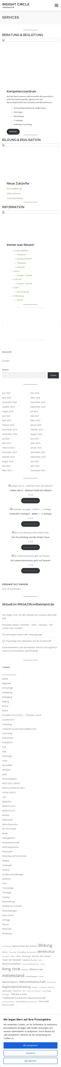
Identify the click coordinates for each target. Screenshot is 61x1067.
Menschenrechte (9, 824)
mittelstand (13, 975)
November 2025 (37, 402)
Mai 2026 (34, 393)
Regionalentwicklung (16, 987)
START (6, 361)
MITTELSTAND (9, 828)
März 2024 (35, 443)
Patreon (20, 300)
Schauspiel (7, 865)
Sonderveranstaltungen (12, 874)
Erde (4, 747)
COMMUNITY (8, 719)
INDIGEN (6, 769)
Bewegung (7, 697)
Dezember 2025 (9, 402)
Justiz (4, 774)
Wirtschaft (6, 928)
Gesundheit (7, 765)
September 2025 (38, 406)
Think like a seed (18, 994)
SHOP (16, 287)
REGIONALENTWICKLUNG (14, 856)
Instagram (21, 267)
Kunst (43, 964)
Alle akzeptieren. (30, 1045)
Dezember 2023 (9, 452)
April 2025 (6, 420)
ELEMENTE (7, 742)
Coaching (12, 952)
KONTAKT (13, 131)
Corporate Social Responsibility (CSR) (19, 728)
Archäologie (7, 687)
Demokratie (7, 737)
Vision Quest (8, 915)
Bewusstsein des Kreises (24, 945)
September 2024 (9, 434)
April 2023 (35, 465)
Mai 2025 (34, 416)
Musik (5, 833)
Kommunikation (9, 778)
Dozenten (6, 956)
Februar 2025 (8, 425)
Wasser (5, 924)
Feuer (4, 760)
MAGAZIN (6, 352)
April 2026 (6, 397)
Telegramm (21, 263)
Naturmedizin (10, 982)
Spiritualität (7, 991)
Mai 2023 (6, 465)
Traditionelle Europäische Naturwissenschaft (24, 997)
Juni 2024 (34, 438)
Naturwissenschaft (10, 842)
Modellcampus (32, 976)
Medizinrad (7, 819)
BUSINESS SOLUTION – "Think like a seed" (22, 715)
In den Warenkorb (30, 501)
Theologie (6, 892)
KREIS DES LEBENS (11, 783)
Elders (13, 956)
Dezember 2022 (37, 470)
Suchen (5, 370)
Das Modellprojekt (14, 188)
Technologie (7, 888)
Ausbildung (7, 692)
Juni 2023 (34, 461)
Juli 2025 (34, 411)
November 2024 (9, 429)
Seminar (6, 869)
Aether (5, 678)
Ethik (4, 751)
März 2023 (7, 470)
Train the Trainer (8, 1002)
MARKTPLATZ (8, 806)
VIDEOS (17, 271)
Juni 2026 (6, 393)
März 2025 (35, 420)
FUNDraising (19, 296)
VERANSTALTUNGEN (12, 906)
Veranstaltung (8, 901)
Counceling (7, 733)
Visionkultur (33, 1002)
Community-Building (15, 198)
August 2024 (36, 434)
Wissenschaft (8, 1005)
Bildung (5, 701)
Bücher (5, 706)
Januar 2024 (35, 447)
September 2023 (38, 456)
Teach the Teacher (34, 991)
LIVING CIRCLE (9, 792)
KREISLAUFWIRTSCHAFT (13, 788)
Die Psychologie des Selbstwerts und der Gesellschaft (26, 641)
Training (6, 897)
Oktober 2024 (36, 429)
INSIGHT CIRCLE (16, 4)
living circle (11, 968)
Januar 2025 (35, 425)
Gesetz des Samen (41, 956)
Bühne (5, 710)
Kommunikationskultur (30, 964)
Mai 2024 (6, 443)
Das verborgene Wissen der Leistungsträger (22, 634)
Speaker (51, 987)
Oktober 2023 (8, 456)
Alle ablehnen (30, 1060)
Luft (4, 797)
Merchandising (23, 292)
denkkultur (46, 951)
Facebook (21, 259)
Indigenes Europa (29, 960)
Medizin (5, 815)
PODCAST (18, 279)
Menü (56, 5)
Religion (5, 860)
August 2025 (8, 411)
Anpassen (30, 1053)
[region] (30, 1041)
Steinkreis (6, 878)
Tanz (4, 883)
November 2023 (37, 452)
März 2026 (35, 397)
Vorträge (6, 919)
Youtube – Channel (24, 275)
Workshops (7, 933)
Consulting (7, 724)
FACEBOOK (21, 254)
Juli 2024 (6, 438)
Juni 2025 (6, 416)
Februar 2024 (8, 447)
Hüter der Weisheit (11, 959)
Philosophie (7, 851)
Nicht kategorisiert (10, 847)
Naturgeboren (8, 838)
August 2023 (8, 461)
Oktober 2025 (8, 406)
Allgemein (6, 683)
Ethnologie (7, 756)
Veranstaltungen (9, 910)
